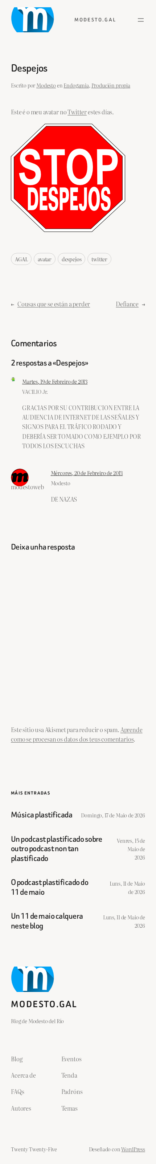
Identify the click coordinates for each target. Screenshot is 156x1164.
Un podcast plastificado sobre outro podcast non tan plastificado (56, 848)
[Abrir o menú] (140, 20)
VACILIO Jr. (35, 391)
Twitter (77, 111)
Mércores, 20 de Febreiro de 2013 (87, 473)
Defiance (127, 303)
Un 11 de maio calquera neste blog (47, 921)
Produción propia (110, 85)
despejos (72, 259)
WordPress (133, 1149)
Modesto (46, 85)
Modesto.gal (95, 19)
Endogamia (76, 85)
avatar (45, 259)
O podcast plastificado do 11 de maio (49, 887)
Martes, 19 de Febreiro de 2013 (54, 381)
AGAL (21, 259)
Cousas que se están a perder (53, 303)
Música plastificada (41, 815)
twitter (99, 259)
